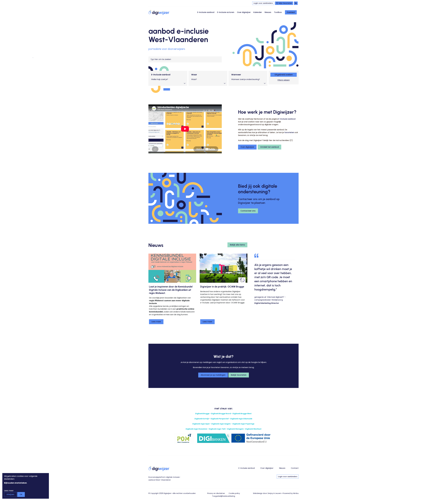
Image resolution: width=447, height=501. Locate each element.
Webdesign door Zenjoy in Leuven (267, 493)
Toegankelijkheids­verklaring (223, 496)
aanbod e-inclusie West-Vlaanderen (178, 35)
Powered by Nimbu (291, 493)
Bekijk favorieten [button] (238, 375)
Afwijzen (10, 494)
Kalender (257, 12)
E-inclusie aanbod (205, 12)
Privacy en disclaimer (216, 493)
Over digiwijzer (244, 12)
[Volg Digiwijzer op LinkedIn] (296, 3)
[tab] (167, 78)
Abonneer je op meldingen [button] (213, 375)
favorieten (289, 132)
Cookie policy (234, 493)
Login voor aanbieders (263, 3)
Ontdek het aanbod (269, 147)
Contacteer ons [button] (248, 210)
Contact (291, 12)
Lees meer (156, 321)
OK (21, 494)
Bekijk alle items (237, 244)
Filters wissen (284, 80)
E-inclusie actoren (225, 12)
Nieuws (268, 12)
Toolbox (278, 12)
